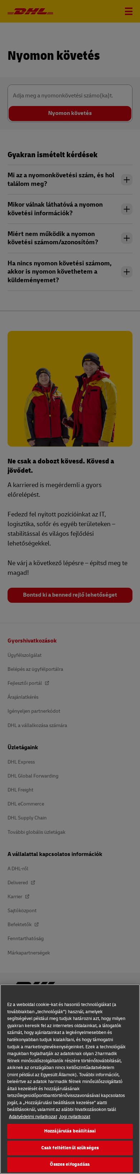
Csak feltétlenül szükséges (70, 1148)
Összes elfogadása (70, 1164)
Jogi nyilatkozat (74, 1117)
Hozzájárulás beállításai (70, 1131)
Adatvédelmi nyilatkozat (33, 1117)
